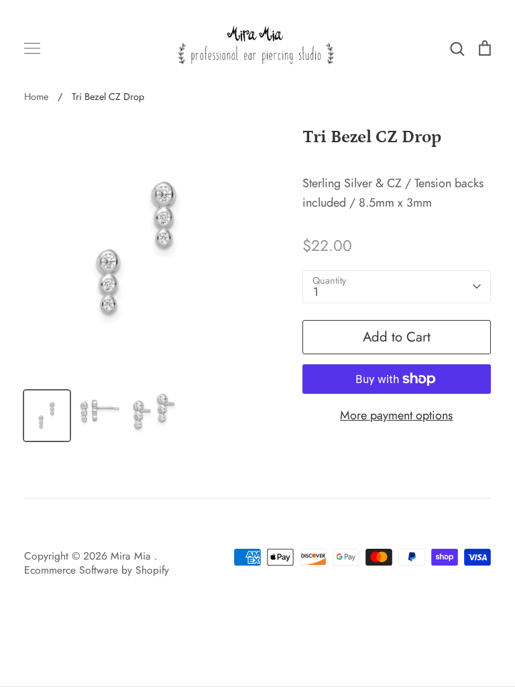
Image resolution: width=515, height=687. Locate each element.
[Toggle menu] (32, 48)
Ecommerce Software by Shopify (96, 570)
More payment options (396, 415)
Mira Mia (132, 556)
